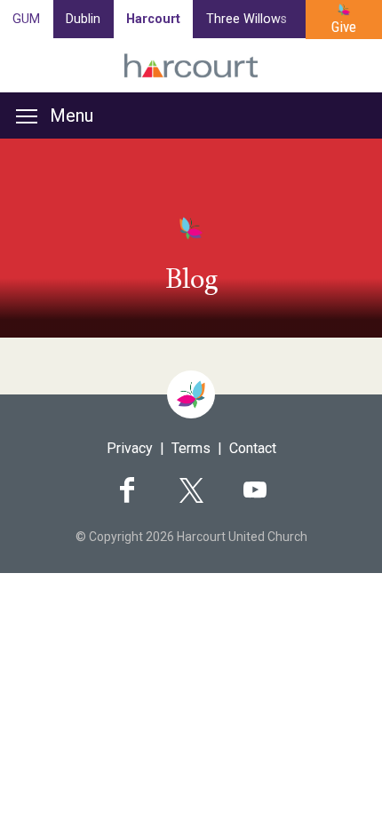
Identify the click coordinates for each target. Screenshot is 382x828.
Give (343, 27)
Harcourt (153, 19)
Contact (252, 448)
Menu (71, 115)
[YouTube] (255, 490)
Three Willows (246, 19)
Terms (191, 448)
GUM (26, 19)
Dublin (83, 19)
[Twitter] (191, 490)
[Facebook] (127, 490)
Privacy (130, 448)
